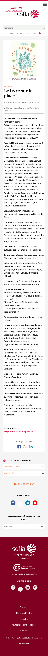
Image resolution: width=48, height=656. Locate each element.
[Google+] (25, 446)
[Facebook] (19, 446)
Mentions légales (24, 613)
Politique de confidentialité (24, 624)
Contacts (24, 607)
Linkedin (27, 502)
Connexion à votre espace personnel (23, 33)
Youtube (35, 502)
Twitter (20, 504)
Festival (9, 86)
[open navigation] (45, 4)
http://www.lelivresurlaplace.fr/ (18, 431)
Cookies (24, 630)
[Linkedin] (31, 446)
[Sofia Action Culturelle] (21, 18)
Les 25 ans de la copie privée (24, 573)
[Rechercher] (41, 27)
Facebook (13, 502)
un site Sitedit (24, 644)
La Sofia (24, 619)
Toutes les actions (24, 484)
